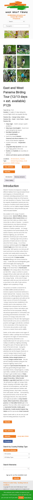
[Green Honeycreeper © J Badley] (23, 75)
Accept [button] (21, 497)
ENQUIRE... (8, 171)
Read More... (28, 497)
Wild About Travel (16, 7)
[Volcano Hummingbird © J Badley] (23, 62)
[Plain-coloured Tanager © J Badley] (23, 49)
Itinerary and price (20, 177)
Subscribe (16, 478)
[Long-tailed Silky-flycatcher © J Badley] (9, 75)
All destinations (15, 159)
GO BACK (26, 167)
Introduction (8, 177)
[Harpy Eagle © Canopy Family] (9, 49)
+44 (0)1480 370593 (16, 17)
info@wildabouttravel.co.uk (16, 15)
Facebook (17, 19)
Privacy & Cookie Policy (10, 483)
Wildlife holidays (15, 163)
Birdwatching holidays (17, 161)
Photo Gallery (9, 180)
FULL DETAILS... (9, 167)
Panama (22, 159)
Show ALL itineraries (10, 450)
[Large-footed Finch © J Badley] (9, 62)
